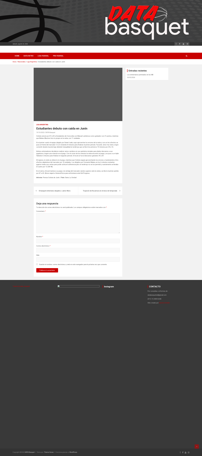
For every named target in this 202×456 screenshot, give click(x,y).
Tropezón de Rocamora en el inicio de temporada (100, 191)
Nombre (39, 237)
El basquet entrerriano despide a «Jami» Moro (54, 191)
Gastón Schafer (164, 303)
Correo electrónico (43, 246)
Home (17, 56)
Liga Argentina (42, 124)
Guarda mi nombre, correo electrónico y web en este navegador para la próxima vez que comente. (73, 264)
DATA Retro (28, 56)
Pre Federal (58, 56)
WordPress (73, 452)
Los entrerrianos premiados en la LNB (140, 75)
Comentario (41, 211)
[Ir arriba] (197, 446)
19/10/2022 (40, 132)
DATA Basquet (50, 132)
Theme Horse (49, 452)
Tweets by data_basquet (21, 286)
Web (37, 255)
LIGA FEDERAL (43, 56)
